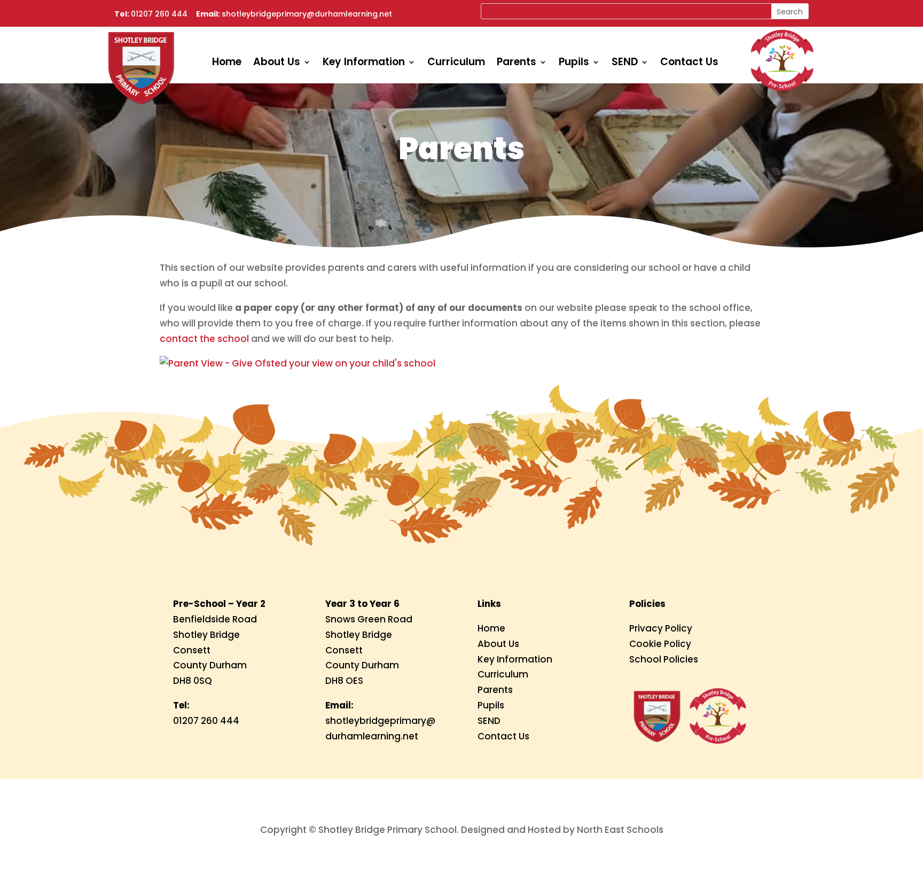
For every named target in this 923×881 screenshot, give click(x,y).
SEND (625, 63)
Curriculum (456, 63)
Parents (516, 63)
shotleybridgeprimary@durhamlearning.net (307, 14)
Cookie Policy (660, 643)
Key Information (364, 63)
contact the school (204, 338)
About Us (276, 63)
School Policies (663, 659)
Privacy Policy (660, 628)
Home (226, 63)
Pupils (574, 63)
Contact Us (689, 63)
